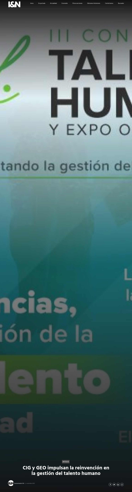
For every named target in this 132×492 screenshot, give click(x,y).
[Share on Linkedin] (118, 484)
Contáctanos (109, 3)
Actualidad (53, 3)
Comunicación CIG (19, 483)
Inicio (32, 3)
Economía (65, 3)
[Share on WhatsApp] (122, 484)
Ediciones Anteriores (93, 3)
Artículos (66, 462)
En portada (41, 3)
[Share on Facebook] (110, 484)
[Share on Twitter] (114, 484)
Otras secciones (77, 3)
